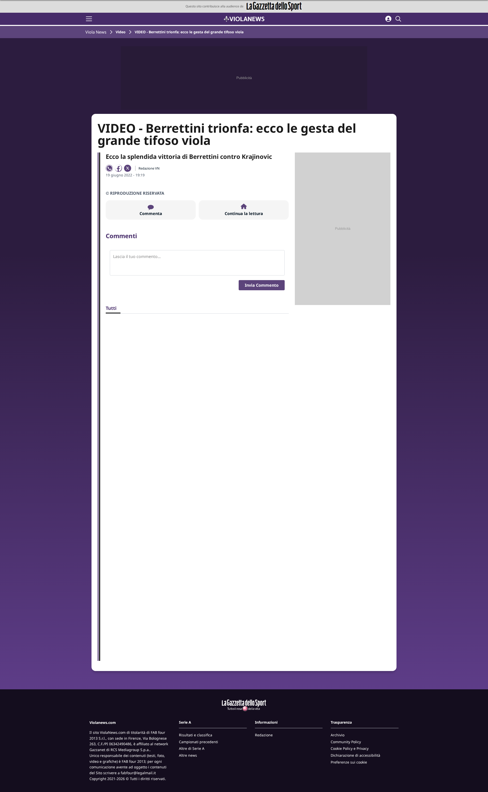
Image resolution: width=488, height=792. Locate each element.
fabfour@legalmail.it (138, 772)
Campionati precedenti (198, 741)
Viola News (95, 32)
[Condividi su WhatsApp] (109, 168)
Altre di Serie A (191, 748)
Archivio (337, 735)
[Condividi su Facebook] (118, 168)
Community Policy (346, 741)
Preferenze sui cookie (349, 762)
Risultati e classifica (195, 735)
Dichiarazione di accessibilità (355, 755)
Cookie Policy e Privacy (350, 748)
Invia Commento (262, 285)
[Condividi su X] (127, 168)
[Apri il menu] (89, 18)
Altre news (188, 755)
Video (121, 31)
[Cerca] (399, 18)
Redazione (264, 735)
